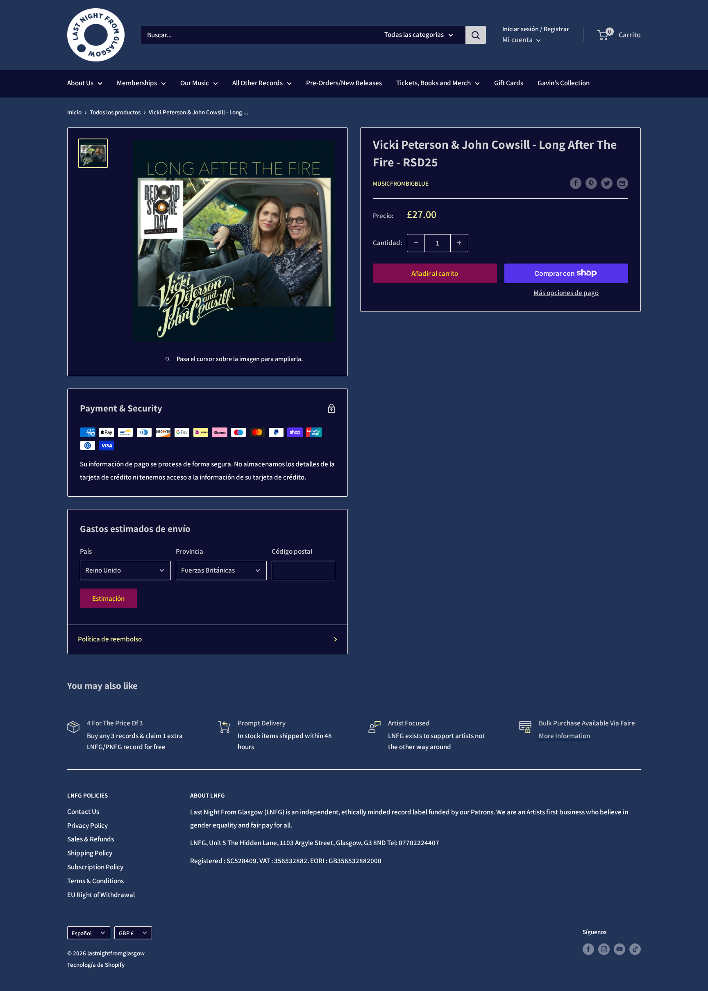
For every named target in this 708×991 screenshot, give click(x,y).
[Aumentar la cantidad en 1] (459, 242)
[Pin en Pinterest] (591, 182)
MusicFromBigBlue (401, 183)
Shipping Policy (89, 852)
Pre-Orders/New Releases (344, 82)
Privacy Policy (87, 825)
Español (82, 933)
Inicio (74, 112)
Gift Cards (508, 82)
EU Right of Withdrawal (101, 894)
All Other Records (257, 82)
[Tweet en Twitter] (607, 182)
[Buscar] (475, 35)
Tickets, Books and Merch (433, 82)
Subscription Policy (95, 866)
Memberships (137, 82)
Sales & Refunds (90, 838)
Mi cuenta (518, 39)
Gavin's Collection (564, 82)
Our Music (194, 82)
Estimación (108, 598)
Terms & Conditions (95, 880)
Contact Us (83, 811)
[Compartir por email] (622, 182)
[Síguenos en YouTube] (619, 949)
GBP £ (126, 933)
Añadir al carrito (434, 272)
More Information (564, 735)
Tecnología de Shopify (96, 964)
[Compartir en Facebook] (575, 182)
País (86, 551)
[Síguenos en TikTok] (635, 949)
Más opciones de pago (566, 292)
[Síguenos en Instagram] (604, 949)
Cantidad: (387, 242)
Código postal (292, 551)
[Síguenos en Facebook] (588, 949)
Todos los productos (115, 112)
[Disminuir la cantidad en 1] (415, 242)
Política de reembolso (110, 638)
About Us (80, 82)
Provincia (189, 551)
